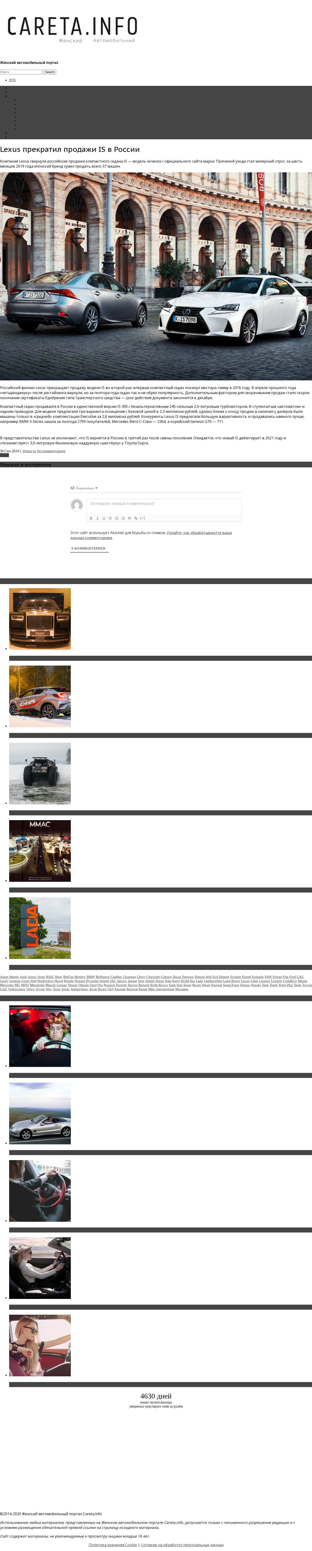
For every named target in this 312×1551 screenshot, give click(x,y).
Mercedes (7, 985)
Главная (15, 88)
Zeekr (65, 989)
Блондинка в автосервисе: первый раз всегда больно (58, 1075)
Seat (179, 985)
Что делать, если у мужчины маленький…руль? (53, 1229)
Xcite (57, 989)
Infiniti (104, 981)
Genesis (15, 981)
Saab (172, 985)
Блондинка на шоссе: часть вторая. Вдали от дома (56, 1152)
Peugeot (109, 985)
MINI (25, 985)
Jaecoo (122, 981)
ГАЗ (111, 989)
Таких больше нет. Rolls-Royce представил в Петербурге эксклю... (70, 658)
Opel (93, 985)
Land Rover (231, 981)
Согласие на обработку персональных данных (182, 1544)
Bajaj (58, 977)
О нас (13, 137)
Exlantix (258, 977)
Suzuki (256, 985)
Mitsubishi (37, 985)
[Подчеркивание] (104, 518)
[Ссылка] (136, 518)
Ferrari (277, 977)
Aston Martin (9, 977)
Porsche (121, 985)
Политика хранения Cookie (113, 1544)
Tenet (274, 985)
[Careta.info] (73, 50)
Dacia (177, 977)
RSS (12, 80)
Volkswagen (16, 989)
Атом (93, 989)
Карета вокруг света (34, 121)
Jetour (159, 981)
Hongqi (79, 981)
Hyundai (92, 981)
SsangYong (231, 985)
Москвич (181, 989)
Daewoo (188, 977)
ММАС (24, 129)
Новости (25, 100)
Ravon (132, 985)
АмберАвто (79, 989)
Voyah (40, 989)
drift (209, 977)
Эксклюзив (27, 108)
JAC (113, 981)
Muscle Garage (56, 985)
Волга (102, 989)
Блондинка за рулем (33, 116)
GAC (300, 977)
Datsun (200, 977)
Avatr (41, 977)
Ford (292, 977)
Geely (4, 981)
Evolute (235, 977)
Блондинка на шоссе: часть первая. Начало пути (54, 1307)
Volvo (30, 989)
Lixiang (264, 981)
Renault (143, 985)
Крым (143, 989)
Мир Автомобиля (161, 989)
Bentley (80, 977)
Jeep (141, 981)
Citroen (166, 977)
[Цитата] (129, 518)
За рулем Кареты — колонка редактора (48, 112)
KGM (185, 981)
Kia (192, 981)
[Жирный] (91, 518)
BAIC (50, 977)
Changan (129, 977)
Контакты (16, 133)
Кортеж (132, 989)
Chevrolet (153, 977)
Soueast (216, 985)
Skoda (196, 985)
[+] (142, 518)
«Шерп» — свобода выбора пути (39, 812)
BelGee (68, 977)
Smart (206, 985)
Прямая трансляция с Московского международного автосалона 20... (73, 890)
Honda (69, 981)
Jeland (149, 981)
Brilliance (103, 977)
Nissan (72, 985)
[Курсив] (97, 518)
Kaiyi (176, 981)
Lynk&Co (290, 981)
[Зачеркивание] (110, 518)
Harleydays (45, 981)
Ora (100, 985)
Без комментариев (51, 451)
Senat (187, 985)
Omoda (83, 985)
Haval (59, 981)
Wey (49, 989)
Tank (265, 985)
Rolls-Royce (159, 985)
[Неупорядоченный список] (123, 518)
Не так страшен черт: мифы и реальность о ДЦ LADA (58, 967)
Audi (23, 977)
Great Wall (29, 981)
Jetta (168, 981)
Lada (199, 981)
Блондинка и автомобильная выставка (45, 1384)
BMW (91, 977)
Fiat (285, 977)
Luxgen (276, 981)
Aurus (32, 977)
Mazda (302, 981)
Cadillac (116, 977)
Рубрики (16, 96)
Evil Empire (220, 977)
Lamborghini (213, 981)
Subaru (245, 985)
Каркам (120, 989)
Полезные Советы (32, 125)
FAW (268, 977)
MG (17, 985)
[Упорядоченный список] (117, 518)
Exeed (246, 977)
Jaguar (132, 981)
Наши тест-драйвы (33, 104)
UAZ (3, 989)
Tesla (297, 985)
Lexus (4, 455)
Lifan (254, 981)
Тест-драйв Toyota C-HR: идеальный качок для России (59, 735)
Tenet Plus (285, 985)
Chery (141, 977)
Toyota (307, 985)
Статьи (14, 92)
